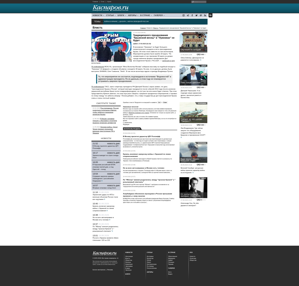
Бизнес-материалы (99, 270)
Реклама (110, 270)
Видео (170, 274)
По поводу (150, 266)
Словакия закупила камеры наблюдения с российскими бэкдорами (103, 178)
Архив (109, 1)
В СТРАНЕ (145, 15)
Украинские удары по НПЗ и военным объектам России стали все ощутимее (105, 197)
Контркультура (152, 264)
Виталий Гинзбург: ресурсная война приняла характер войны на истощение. (193, 170)
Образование (172, 256)
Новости (192, 256)
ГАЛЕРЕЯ (158, 15)
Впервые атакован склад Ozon (104, 188)
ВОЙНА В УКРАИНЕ (110, 21)
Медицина (171, 258)
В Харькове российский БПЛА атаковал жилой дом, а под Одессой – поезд (104, 167)
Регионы (128, 262)
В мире (127, 268)
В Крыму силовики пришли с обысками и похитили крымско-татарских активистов (105, 121)
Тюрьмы (170, 264)
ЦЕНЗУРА (122, 21)
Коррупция (129, 264)
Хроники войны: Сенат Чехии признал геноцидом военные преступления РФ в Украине (105, 130)
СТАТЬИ (110, 15)
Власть (155, 28)
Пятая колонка (152, 268)
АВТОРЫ (132, 15)
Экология (128, 270)
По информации (97, 67)
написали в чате (168, 61)
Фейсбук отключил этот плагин (139, 113)
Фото (170, 272)
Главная (95, 1)
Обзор (149, 260)
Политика (193, 258)
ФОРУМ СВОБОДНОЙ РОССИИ (138, 21)
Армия (170, 260)
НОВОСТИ (97, 15)
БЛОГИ (121, 15)
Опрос (149, 262)
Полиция (171, 262)
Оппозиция (129, 256)
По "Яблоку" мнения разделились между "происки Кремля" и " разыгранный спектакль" (105, 229)
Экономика (129, 266)
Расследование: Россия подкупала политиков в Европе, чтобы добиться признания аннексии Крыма (106, 111)
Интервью (150, 256)
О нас (103, 1)
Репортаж (150, 258)
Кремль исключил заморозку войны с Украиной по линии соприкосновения (103, 208)
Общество (128, 260)
